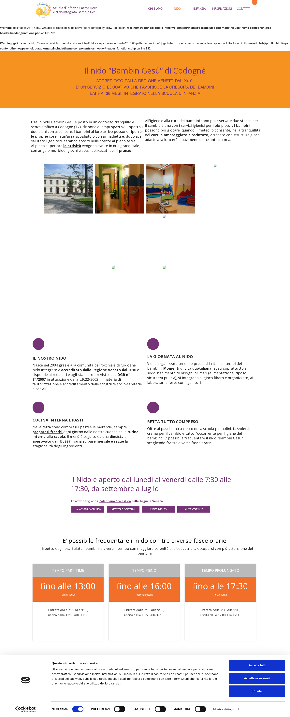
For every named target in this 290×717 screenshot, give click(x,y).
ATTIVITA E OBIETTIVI (123, 509)
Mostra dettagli (223, 709)
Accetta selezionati (257, 678)
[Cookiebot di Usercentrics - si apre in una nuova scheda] (25, 709)
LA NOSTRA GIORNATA (88, 509)
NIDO (177, 8)
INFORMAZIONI (221, 8)
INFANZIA (199, 8)
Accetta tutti (257, 665)
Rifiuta (257, 691)
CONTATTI (244, 8)
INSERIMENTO (158, 509)
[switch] (119, 709)
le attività (72, 145)
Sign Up (93, 625)
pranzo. (125, 150)
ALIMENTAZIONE (193, 509)
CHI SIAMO (155, 8)
